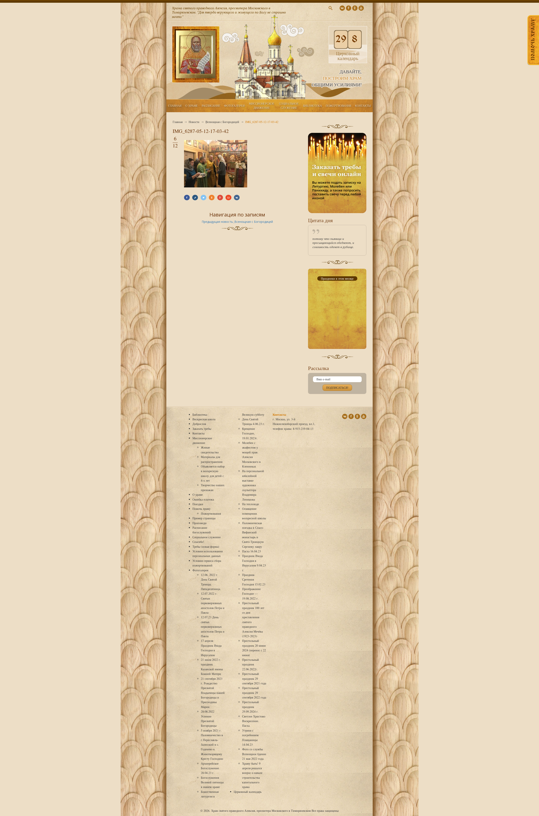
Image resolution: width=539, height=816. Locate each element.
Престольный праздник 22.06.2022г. (250, 664)
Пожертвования (338, 106)
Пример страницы (203, 518)
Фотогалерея (234, 106)
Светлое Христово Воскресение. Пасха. (253, 721)
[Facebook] (187, 197)
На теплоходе (250, 504)
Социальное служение (289, 105)
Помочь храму (201, 509)
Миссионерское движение (261, 105)
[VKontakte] (237, 197)
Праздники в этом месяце (337, 278)
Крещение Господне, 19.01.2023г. (250, 433)
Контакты (363, 106)
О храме (191, 106)
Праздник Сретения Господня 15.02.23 (253, 579)
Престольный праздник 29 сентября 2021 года (254, 678)
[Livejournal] (195, 197)
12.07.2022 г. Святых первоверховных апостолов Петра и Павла (212, 603)
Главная (174, 106)
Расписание (211, 106)
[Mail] (228, 197)
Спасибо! (198, 542)
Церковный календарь (247, 792)
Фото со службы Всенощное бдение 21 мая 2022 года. (254, 754)
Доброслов (199, 424)
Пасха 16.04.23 (251, 551)
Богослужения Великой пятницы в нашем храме (212, 782)
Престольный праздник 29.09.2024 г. (250, 706)
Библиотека (312, 106)
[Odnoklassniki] (212, 197)
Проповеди (199, 523)
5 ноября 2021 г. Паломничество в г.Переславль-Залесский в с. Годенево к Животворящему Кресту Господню (212, 744)
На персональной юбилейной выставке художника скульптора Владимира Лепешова (253, 485)
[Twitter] (203, 197)
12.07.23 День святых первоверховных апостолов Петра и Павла (212, 626)
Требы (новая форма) (205, 547)
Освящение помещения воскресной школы (254, 513)
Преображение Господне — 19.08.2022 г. (251, 593)
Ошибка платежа (203, 499)
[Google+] (220, 197)
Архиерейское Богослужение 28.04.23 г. (210, 768)
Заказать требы (201, 429)
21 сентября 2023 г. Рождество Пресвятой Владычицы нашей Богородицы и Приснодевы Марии (213, 693)
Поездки (197, 504)
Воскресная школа (203, 419)
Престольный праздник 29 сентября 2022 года (254, 692)
